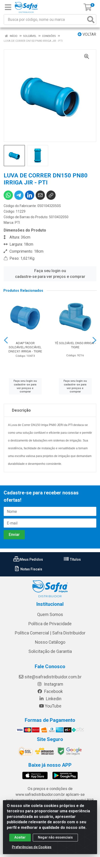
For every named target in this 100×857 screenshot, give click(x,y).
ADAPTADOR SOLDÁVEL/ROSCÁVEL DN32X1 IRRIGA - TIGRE (25, 347)
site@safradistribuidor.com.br (53, 676)
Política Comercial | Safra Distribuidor (50, 633)
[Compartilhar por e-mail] (40, 195)
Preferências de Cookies (31, 847)
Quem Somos (50, 614)
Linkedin (53, 698)
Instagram (53, 684)
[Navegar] (5, 340)
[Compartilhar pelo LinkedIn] (29, 195)
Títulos (75, 559)
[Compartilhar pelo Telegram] (19, 195)
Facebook (53, 691)
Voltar (89, 34)
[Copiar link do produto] (51, 195)
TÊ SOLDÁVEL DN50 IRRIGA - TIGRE (75, 345)
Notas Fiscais (31, 569)
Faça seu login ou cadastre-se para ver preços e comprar (50, 273)
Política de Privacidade (50, 623)
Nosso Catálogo (50, 642)
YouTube (53, 706)
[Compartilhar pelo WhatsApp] (8, 195)
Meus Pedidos (31, 559)
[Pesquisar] (91, 20)
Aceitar (20, 837)
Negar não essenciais (55, 837)
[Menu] (8, 7)
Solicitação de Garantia (50, 651)
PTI (17, 223)
